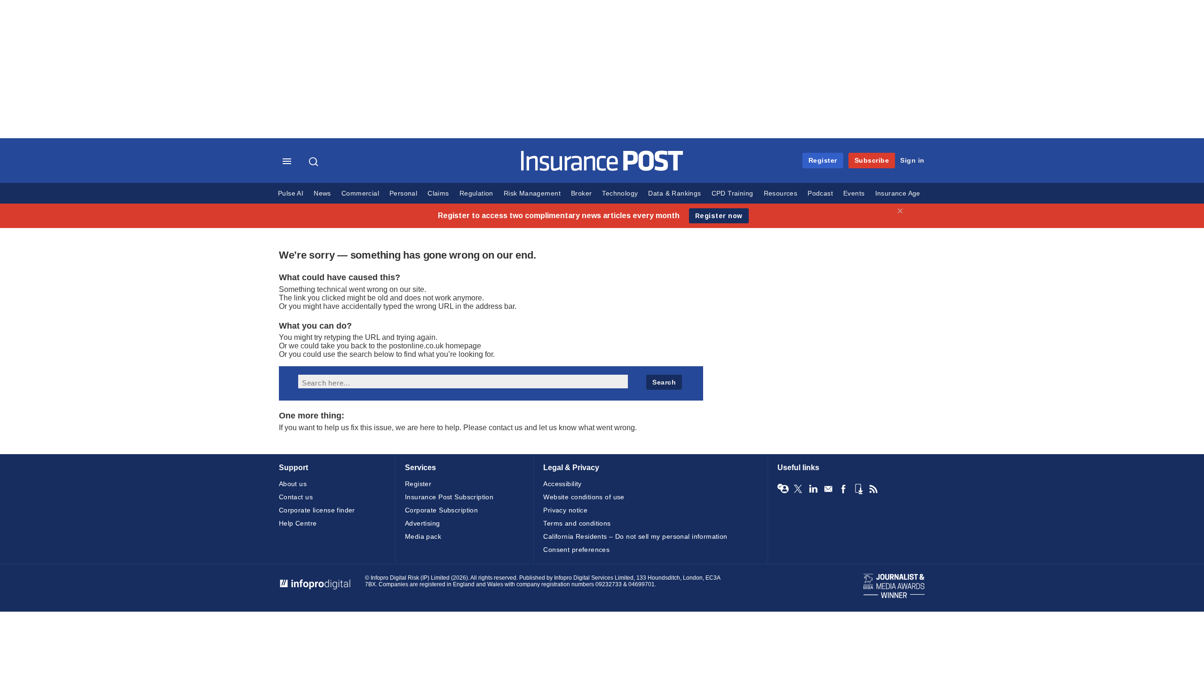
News (322, 193)
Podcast (820, 193)
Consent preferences (576, 549)
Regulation (476, 193)
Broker (581, 193)
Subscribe (872, 160)
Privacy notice (565, 510)
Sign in (912, 160)
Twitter (798, 489)
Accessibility (562, 484)
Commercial (360, 193)
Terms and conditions (576, 523)
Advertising (422, 523)
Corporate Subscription (441, 510)
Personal (403, 193)
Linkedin (813, 489)
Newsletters (828, 489)
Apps (858, 489)
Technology (620, 193)
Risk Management (532, 193)
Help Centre (298, 523)
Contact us (296, 497)
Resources (781, 193)
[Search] (314, 161)
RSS (873, 489)
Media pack (423, 536)
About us (293, 484)
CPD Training (732, 193)
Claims (438, 193)
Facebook (843, 489)
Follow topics (783, 489)
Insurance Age (897, 193)
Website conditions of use (584, 497)
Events (853, 193)
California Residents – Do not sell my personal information (635, 536)
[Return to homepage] (602, 169)
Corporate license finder (317, 510)
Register (822, 160)
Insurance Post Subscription (449, 497)
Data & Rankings (674, 193)
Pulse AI (290, 193)
